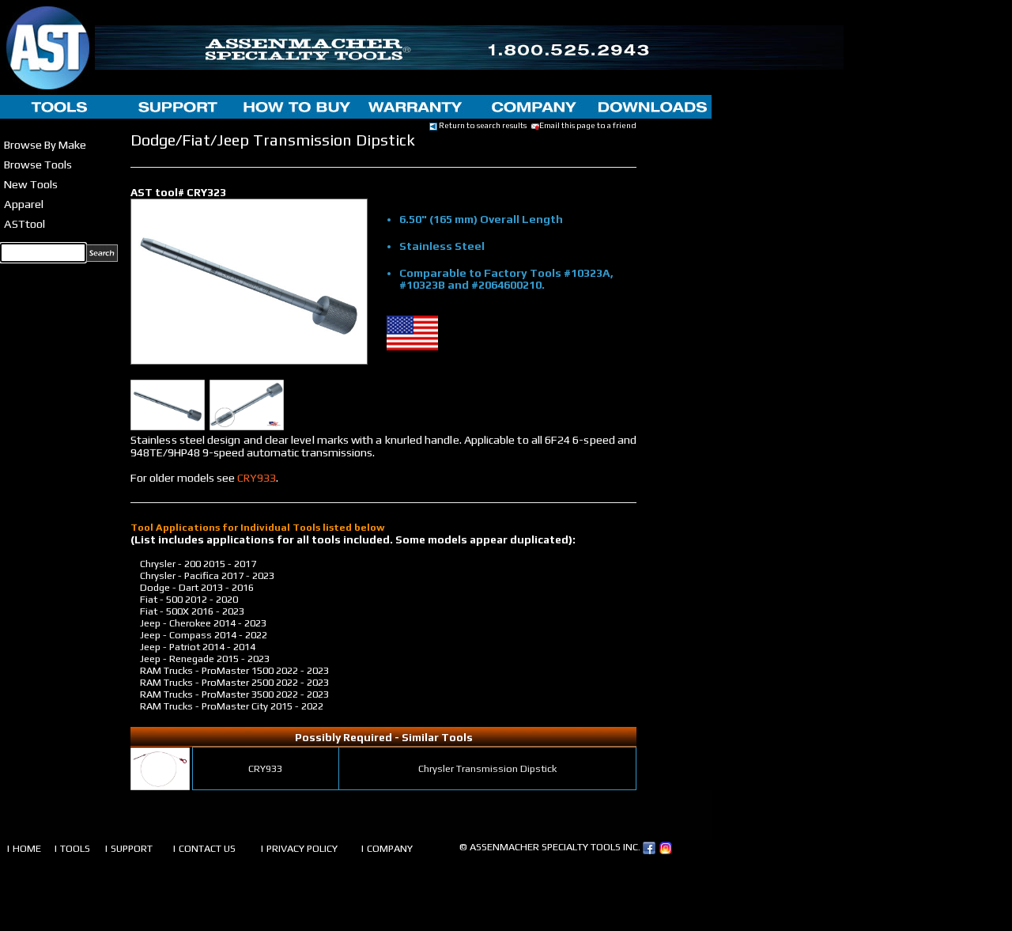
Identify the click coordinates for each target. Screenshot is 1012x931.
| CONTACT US (204, 848)
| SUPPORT (128, 848)
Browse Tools (38, 164)
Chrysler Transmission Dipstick (487, 768)
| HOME (23, 848)
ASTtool (24, 223)
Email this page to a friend (587, 125)
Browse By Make (45, 144)
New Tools (31, 184)
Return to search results (482, 125)
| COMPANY (387, 848)
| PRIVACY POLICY (299, 848)
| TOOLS (72, 848)
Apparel (23, 203)
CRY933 (256, 477)
